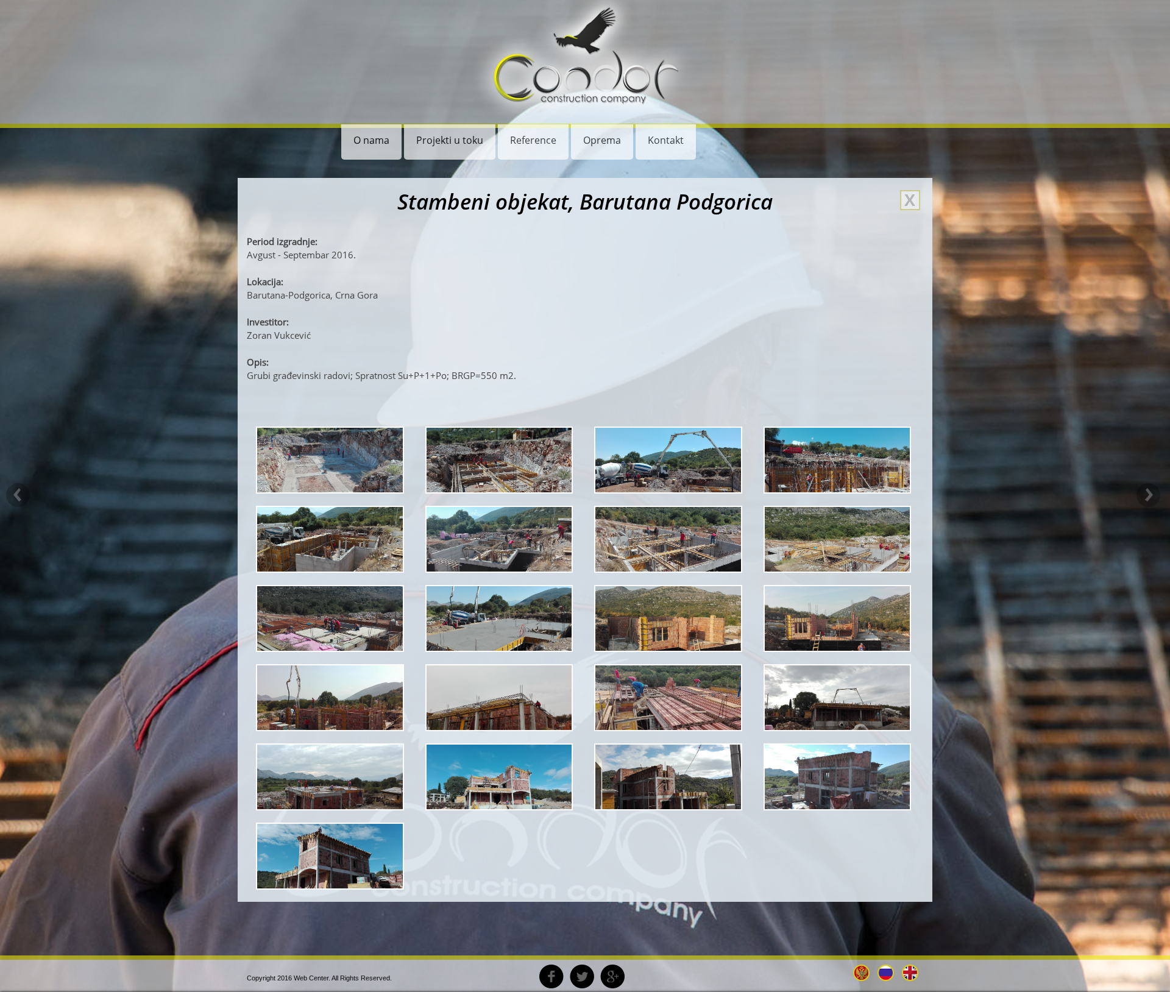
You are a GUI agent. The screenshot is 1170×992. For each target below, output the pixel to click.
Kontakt (666, 140)
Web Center (311, 978)
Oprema (602, 140)
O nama (371, 140)
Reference (533, 140)
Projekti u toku (449, 140)
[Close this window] (910, 200)
